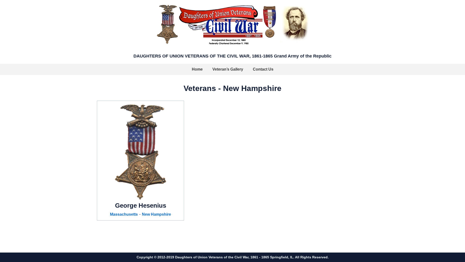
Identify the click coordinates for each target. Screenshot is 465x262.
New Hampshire (156, 214)
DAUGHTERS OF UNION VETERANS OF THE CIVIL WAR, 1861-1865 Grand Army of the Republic (232, 56)
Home (197, 69)
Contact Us (263, 69)
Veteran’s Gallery (227, 69)
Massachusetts (124, 214)
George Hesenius (140, 205)
